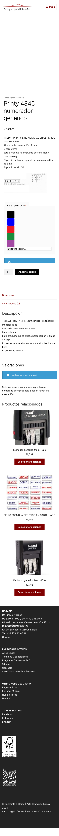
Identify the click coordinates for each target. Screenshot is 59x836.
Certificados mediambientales (18, 671)
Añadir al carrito (27, 271)
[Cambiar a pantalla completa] (10, 830)
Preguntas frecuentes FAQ (16, 660)
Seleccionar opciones (29, 461)
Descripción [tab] (8, 295)
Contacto (7, 667)
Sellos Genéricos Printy (14, 98)
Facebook (7, 714)
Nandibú (6, 698)
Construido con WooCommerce (34, 811)
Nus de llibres (9, 694)
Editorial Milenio (11, 691)
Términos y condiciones (15, 656)
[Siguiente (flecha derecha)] (10, 834)
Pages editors (9, 687)
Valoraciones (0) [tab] (11, 303)
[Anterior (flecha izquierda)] (3, 834)
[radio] (29, 214)
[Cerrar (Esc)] (25, 830)
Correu (6, 637)
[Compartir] (17, 830)
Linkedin (6, 721)
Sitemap (6, 664)
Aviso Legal (8, 652)
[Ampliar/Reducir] (3, 830)
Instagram (7, 718)
